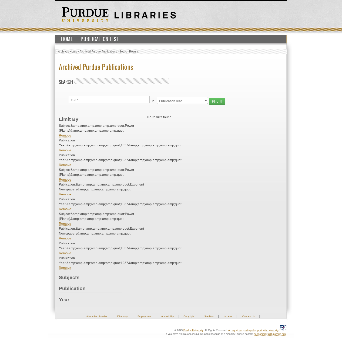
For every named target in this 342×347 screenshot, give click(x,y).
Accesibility (167, 316)
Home (67, 38)
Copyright (189, 316)
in (153, 101)
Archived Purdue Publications (98, 51)
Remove (65, 135)
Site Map (209, 316)
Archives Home (67, 51)
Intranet (228, 316)
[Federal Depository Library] (283, 327)
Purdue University (193, 330)
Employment (144, 316)
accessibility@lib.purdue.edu (270, 334)
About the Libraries (96, 316)
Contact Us (248, 316)
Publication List (100, 38)
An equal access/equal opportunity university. (253, 330)
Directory (122, 316)
